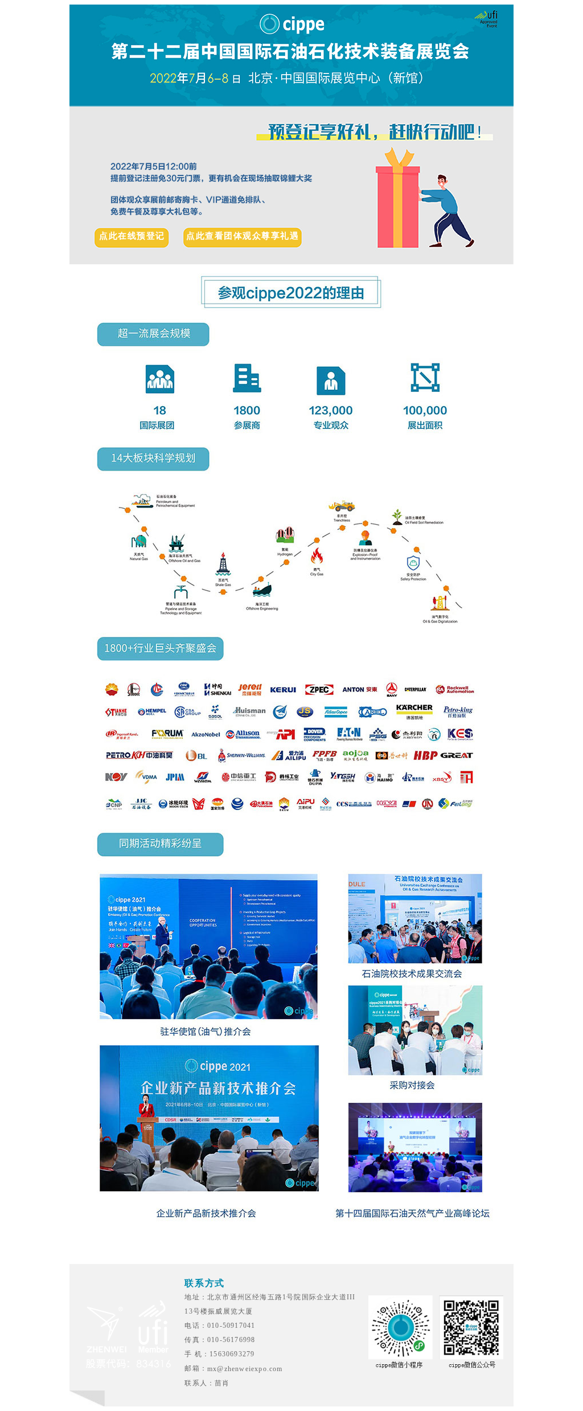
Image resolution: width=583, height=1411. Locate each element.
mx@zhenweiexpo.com (245, 1369)
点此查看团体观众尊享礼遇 (242, 236)
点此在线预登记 (132, 236)
